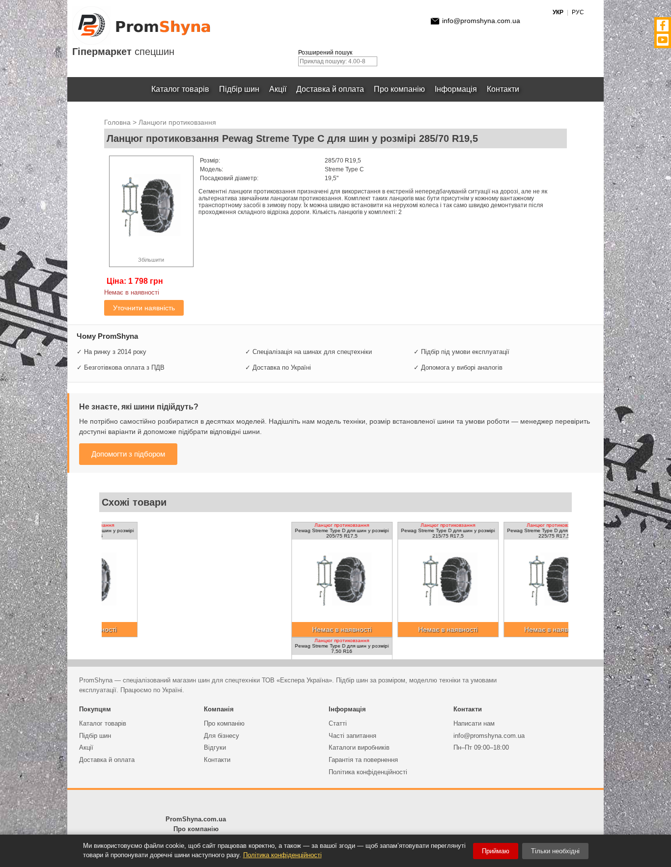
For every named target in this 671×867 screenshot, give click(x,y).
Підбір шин (239, 89)
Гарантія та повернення (363, 759)
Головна (117, 122)
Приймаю (495, 851)
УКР (558, 12)
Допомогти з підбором (128, 454)
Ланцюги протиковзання (177, 122)
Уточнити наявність (144, 308)
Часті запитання (352, 735)
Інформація (456, 89)
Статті (338, 723)
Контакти (503, 89)
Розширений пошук (325, 52)
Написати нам (474, 723)
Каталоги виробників (359, 747)
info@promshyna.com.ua (481, 21)
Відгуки (215, 747)
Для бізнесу (221, 735)
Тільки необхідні (555, 851)
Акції (277, 89)
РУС (578, 12)
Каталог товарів (180, 89)
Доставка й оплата (330, 89)
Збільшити (151, 260)
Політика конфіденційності (368, 772)
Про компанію (399, 89)
